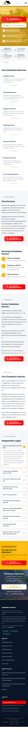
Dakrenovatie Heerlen (7, 653)
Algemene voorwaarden (14, 722)
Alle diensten (5, 664)
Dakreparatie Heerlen (7, 656)
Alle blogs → (5, 689)
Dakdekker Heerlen (13, 718)
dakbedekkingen (6, 226)
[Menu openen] (26, 3)
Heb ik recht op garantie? (10, 494)
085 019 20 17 (22, 353)
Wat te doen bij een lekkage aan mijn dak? (12, 501)
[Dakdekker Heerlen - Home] (6, 3)
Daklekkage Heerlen (6, 649)
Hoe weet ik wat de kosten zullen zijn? (12, 480)
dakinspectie (10, 351)
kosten (21, 313)
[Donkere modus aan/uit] (17, 2)
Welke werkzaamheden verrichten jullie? (12, 446)
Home (2, 62)
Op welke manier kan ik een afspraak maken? (10, 487)
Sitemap (17, 724)
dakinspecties (13, 457)
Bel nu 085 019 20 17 (10, 702)
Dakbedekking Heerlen (7, 642)
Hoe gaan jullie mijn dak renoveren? (9, 525)
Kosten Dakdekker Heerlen (8, 660)
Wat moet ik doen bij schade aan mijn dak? (12, 517)
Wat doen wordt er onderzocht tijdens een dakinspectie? (11, 533)
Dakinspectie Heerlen (7, 646)
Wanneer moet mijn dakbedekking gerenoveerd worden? (12, 509)
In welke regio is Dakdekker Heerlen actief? (10, 472)
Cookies (22, 722)
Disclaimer (11, 724)
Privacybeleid (5, 722)
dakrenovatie (19, 454)
